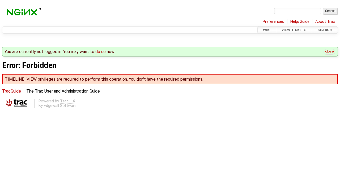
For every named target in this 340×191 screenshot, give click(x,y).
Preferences (273, 21)
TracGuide (11, 91)
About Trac (325, 21)
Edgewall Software (60, 105)
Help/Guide (299, 21)
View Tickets (294, 30)
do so (100, 51)
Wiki (267, 30)
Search (324, 30)
